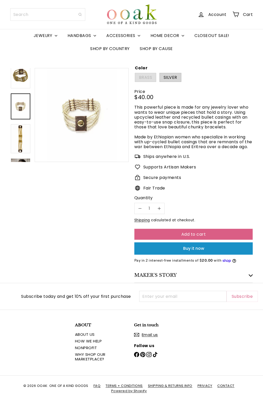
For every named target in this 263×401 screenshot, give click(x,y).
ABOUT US (85, 334)
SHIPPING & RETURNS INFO (170, 385)
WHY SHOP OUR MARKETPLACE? (90, 357)
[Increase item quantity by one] (159, 208)
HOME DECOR (165, 36)
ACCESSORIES (121, 36)
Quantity (143, 197)
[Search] (80, 14)
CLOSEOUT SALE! (211, 36)
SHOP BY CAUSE (156, 49)
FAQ (96, 385)
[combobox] (47, 14)
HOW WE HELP (88, 341)
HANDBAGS (80, 36)
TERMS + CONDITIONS (124, 385)
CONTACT (225, 385)
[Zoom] (81, 115)
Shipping (142, 220)
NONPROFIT (86, 347)
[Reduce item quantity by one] (139, 208)
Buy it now (193, 248)
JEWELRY (43, 36)
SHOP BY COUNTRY (109, 49)
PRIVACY (205, 385)
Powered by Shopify (129, 390)
